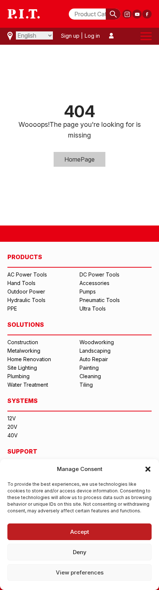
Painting (89, 367)
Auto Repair (94, 359)
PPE (12, 308)
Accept (79, 531)
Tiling (86, 385)
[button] (148, 469)
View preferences (80, 572)
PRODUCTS (24, 257)
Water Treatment (27, 385)
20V (12, 427)
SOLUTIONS (25, 324)
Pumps (88, 291)
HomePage (79, 159)
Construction (22, 342)
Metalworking (23, 350)
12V (11, 418)
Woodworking (97, 342)
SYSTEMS (22, 400)
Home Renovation (29, 359)
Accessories (94, 283)
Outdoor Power (26, 291)
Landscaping (95, 350)
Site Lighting (22, 367)
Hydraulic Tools (26, 300)
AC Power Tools (27, 274)
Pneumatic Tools (100, 300)
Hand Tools (21, 283)
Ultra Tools (93, 308)
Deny (80, 552)
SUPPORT (22, 451)
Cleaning (90, 376)
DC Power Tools (99, 274)
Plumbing (18, 376)
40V (12, 435)
